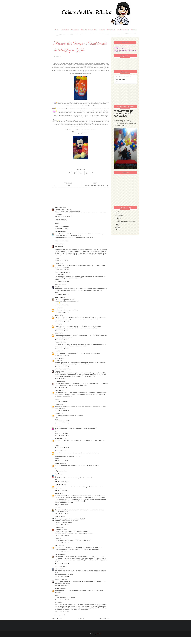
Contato (133, 30)
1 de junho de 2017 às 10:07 (61, 460)
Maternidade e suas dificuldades (123, 76)
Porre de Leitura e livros (61, 272)
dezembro (119, 214)
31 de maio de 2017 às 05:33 (62, 366)
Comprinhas (111, 30)
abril (118, 226)
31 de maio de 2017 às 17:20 (62, 435)
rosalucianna (58, 493)
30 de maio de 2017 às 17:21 (62, 330)
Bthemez (99, 633)
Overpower (58, 358)
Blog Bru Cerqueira (59, 579)
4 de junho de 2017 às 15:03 (62, 542)
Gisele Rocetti (58, 516)
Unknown (57, 263)
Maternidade (65, 30)
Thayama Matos (59, 450)
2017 (116, 212)
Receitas (102, 30)
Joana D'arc (58, 474)
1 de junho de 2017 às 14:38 (61, 481)
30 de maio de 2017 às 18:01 (62, 348)
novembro (119, 215)
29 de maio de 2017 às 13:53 (62, 228)
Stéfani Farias (58, 390)
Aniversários (75, 30)
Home (57, 30)
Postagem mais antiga (104, 618)
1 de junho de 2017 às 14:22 (61, 471)
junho (118, 218)
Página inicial (81, 618)
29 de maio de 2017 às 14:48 (62, 241)
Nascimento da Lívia (120, 79)
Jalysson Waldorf (59, 566)
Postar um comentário (59, 615)
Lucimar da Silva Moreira (61, 369)
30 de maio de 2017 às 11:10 (62, 281)
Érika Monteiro (58, 554)
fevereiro (119, 227)
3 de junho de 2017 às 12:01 (61, 513)
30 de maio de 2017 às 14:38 (62, 312)
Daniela (57, 507)
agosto (118, 217)
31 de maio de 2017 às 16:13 (62, 410)
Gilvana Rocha (58, 381)
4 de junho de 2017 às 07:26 (62, 524)
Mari (56, 426)
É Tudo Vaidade (59, 463)
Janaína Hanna (58, 588)
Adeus (117, 224)
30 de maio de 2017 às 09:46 (62, 269)
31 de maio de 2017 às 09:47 (62, 378)
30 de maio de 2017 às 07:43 (62, 260)
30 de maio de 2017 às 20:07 (62, 355)
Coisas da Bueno (59, 484)
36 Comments (57, 56)
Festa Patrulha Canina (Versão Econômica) (123, 113)
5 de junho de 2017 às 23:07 (62, 563)
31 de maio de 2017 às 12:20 (62, 401)
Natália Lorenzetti (59, 284)
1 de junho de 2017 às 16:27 (61, 490)
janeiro (118, 229)
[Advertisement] (125, 94)
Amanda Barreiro (59, 438)
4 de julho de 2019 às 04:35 (61, 611)
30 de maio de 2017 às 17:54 (62, 339)
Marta (56, 538)
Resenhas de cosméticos (89, 30)
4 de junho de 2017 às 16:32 (62, 551)
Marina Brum (58, 545)
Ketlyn (56, 324)
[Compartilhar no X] (69, 173)
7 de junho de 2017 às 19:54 (61, 585)
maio (118, 220)
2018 (116, 211)
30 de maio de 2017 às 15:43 (62, 321)
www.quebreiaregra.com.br (62, 421)
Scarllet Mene (58, 297)
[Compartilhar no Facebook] (92, 173)
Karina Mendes (58, 342)
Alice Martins (58, 244)
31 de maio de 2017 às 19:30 (62, 447)
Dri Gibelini (58, 527)
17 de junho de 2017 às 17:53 (62, 599)
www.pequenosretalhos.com (62, 433)
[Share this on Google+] (75, 173)
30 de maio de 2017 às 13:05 (62, 294)
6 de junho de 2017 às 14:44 (62, 576)
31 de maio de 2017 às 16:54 (62, 423)
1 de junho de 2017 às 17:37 (61, 504)
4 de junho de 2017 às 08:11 (62, 535)
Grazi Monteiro (58, 207)
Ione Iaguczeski (59, 231)
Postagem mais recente (57, 618)
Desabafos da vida (123, 30)
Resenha (117, 82)
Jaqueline (57, 413)
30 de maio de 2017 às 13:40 (62, 304)
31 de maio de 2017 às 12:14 (62, 387)
